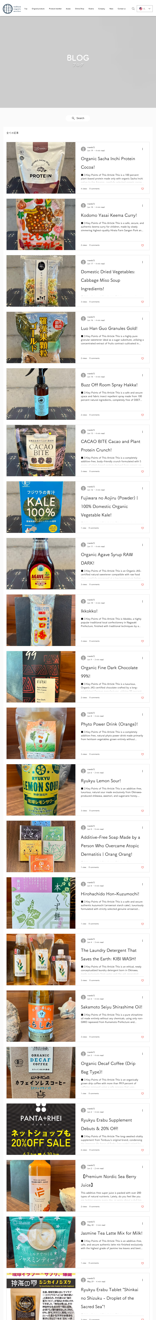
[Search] (133, 8)
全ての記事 (12, 133)
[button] (38, 8)
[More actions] (143, 149)
